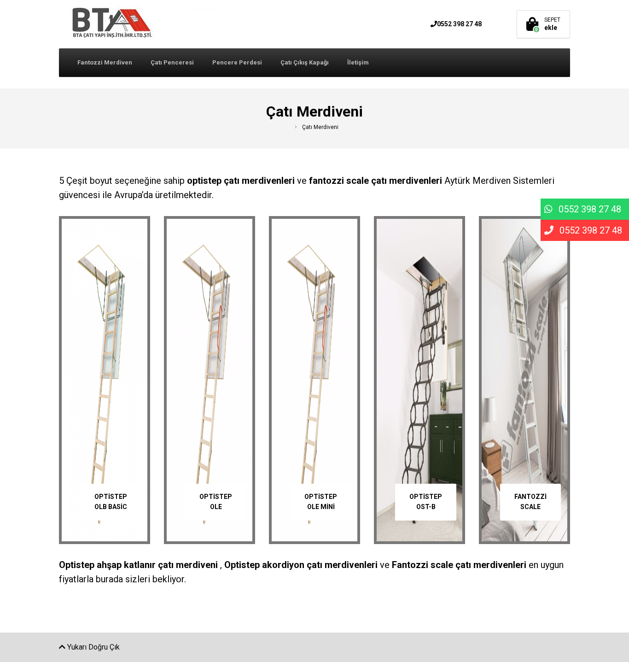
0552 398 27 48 (459, 24)
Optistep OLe (215, 501)
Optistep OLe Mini (320, 501)
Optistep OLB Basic (110, 501)
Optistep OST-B (425, 501)
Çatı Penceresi (172, 62)
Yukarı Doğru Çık (92, 647)
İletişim (358, 62)
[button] (585, 209)
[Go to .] (296, 127)
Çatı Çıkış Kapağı (304, 62)
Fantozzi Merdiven (104, 62)
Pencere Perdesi (237, 62)
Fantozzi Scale (530, 501)
